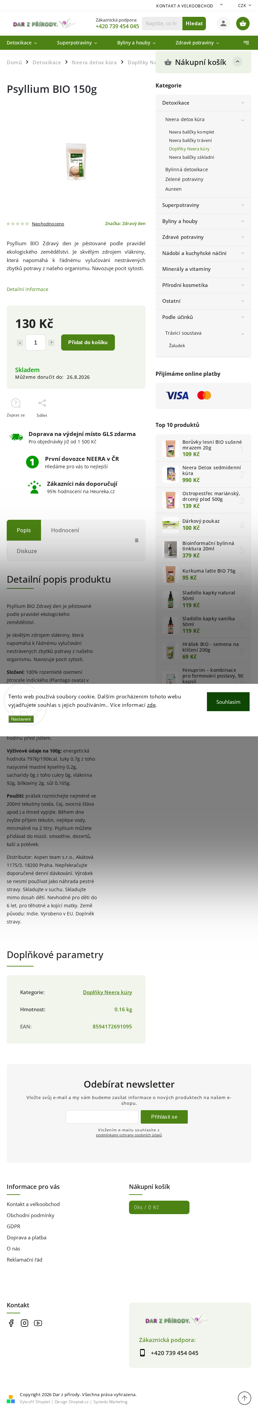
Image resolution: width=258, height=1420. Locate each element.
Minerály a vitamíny (186, 268)
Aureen (173, 189)
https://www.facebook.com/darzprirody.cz (11, 1323)
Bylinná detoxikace (186, 169)
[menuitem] (27, 43)
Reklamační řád (24, 1259)
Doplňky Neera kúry (189, 149)
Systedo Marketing (110, 1402)
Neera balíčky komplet (191, 132)
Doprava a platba (26, 1237)
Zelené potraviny (184, 179)
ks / (146, 1207)
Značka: (125, 223)
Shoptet (43, 1402)
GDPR (13, 1226)
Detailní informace (27, 289)
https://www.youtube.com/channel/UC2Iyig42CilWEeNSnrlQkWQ (38, 1323)
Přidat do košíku (88, 342)
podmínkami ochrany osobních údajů (129, 1134)
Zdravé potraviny (183, 237)
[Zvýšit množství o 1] (51, 343)
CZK (242, 5)
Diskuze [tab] (27, 551)
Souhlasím (228, 701)
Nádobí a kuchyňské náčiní (194, 253)
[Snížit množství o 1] (20, 343)
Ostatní (171, 300)
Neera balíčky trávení (190, 140)
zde (151, 704)
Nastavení (21, 718)
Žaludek (177, 346)
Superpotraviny (180, 205)
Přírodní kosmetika (185, 285)
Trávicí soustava (183, 333)
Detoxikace (175, 102)
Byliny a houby (180, 221)
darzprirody (24, 1323)
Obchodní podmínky (30, 1215)
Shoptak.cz (79, 1402)
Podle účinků (177, 317)
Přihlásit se (164, 1117)
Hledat (194, 23)
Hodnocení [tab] (65, 530)
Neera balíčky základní (191, 157)
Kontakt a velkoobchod (184, 6)
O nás (13, 1248)
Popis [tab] (24, 530)
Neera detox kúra (185, 119)
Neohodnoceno (48, 224)
